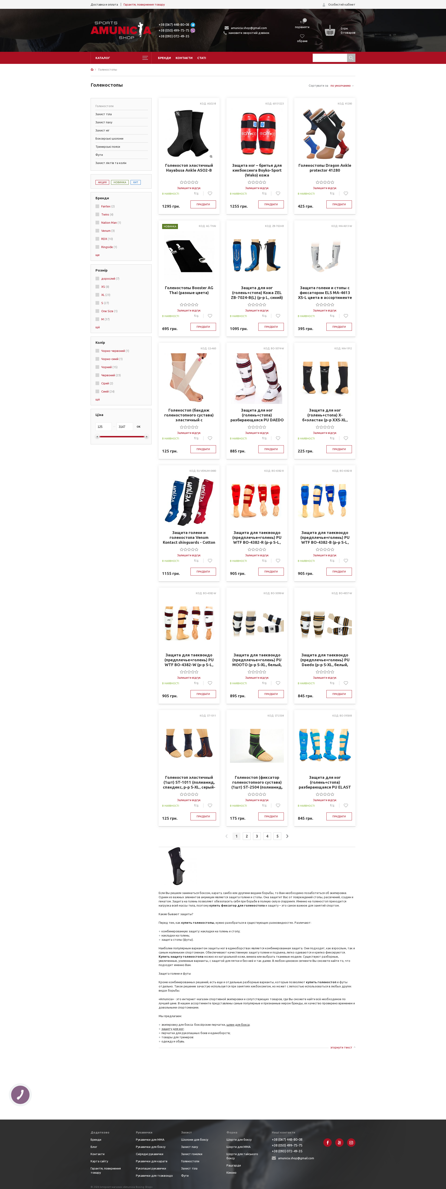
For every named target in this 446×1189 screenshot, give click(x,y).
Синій (108, 391)
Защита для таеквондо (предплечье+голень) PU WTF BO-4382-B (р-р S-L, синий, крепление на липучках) (325, 537)
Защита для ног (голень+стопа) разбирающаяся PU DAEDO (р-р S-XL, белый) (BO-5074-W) (257, 415)
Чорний (109, 367)
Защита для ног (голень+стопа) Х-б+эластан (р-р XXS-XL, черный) (325, 415)
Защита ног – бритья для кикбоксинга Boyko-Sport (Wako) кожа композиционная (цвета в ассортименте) (257, 170)
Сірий (107, 383)
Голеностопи (190, 1161)
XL (105, 294)
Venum (108, 230)
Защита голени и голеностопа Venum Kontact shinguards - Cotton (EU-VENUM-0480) (189, 537)
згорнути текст (341, 1047)
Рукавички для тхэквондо (154, 1175)
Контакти (184, 57)
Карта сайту (99, 1161)
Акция (102, 182)
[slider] (189, 182)
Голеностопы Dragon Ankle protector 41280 (324, 167)
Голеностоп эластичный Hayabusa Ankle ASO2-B (189, 167)
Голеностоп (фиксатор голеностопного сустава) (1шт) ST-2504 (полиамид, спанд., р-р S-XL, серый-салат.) (256, 782)
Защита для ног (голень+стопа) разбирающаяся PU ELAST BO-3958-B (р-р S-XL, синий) (325, 782)
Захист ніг (102, 130)
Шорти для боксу (239, 1139)
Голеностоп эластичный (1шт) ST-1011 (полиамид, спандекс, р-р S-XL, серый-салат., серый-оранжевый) (189, 782)
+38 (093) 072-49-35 (174, 36)
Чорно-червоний (115, 350)
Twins (107, 214)
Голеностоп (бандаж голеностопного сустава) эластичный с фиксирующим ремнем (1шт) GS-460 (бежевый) (189, 415)
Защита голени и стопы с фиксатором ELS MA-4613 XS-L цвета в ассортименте (325, 292)
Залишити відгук (189, 188)
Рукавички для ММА (150, 1139)
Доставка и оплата (104, 4)
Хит (135, 182)
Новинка (120, 182)
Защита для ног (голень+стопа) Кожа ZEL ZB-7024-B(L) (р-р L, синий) (257, 292)
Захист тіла (103, 114)
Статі (201, 57)
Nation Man (111, 222)
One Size (109, 311)
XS (105, 286)
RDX (107, 238)
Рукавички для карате (151, 1161)
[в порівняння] (198, 193)
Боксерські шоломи (109, 138)
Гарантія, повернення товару (144, 4)
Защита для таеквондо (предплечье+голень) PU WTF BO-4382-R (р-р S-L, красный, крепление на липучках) (257, 537)
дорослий (110, 278)
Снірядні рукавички (149, 1154)
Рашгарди (233, 1165)
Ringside (109, 247)
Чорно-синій (112, 358)
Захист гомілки (191, 1154)
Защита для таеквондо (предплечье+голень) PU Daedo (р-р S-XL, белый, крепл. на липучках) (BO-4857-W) (325, 660)
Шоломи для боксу (194, 1139)
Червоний (111, 375)
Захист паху (103, 122)
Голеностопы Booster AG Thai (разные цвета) (189, 290)
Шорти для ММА (238, 1146)
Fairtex (108, 206)
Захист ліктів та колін (110, 162)
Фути (99, 154)
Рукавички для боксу (150, 1146)
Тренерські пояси (107, 146)
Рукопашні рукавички (151, 1168)
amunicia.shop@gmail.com (249, 27)
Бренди (164, 57)
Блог (94, 1146)
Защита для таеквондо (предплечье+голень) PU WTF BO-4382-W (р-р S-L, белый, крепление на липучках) (189, 660)
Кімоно (231, 1172)
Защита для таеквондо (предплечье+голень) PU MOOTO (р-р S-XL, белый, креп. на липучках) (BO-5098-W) (257, 660)
